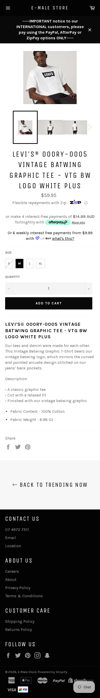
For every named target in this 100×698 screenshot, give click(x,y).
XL (40, 263)
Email (10, 537)
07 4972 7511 (17, 529)
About (10, 579)
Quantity (12, 277)
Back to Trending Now (52, 484)
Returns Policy (18, 629)
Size (8, 252)
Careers (12, 571)
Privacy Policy (17, 587)
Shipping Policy (19, 621)
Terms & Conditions (24, 595)
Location (13, 545)
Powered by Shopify (52, 672)
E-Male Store (50, 8)
